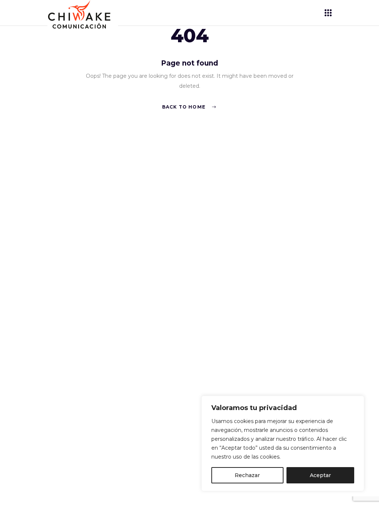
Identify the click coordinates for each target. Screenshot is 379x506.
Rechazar (247, 475)
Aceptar (320, 475)
